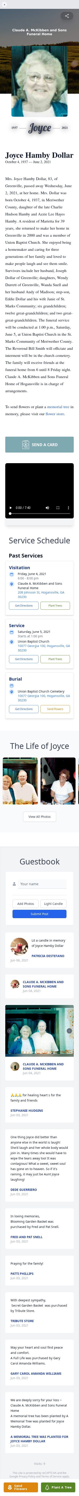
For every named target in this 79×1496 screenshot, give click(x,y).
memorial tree (58, 406)
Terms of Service (51, 1476)
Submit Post (39, 914)
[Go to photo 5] (35, 1052)
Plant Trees (55, 605)
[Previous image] (9, 1030)
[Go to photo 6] (38, 1052)
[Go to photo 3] (30, 1052)
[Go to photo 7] (41, 1052)
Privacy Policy (27, 1476)
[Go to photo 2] (28, 1052)
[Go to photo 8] (43, 1052)
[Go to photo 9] (46, 1052)
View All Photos (40, 817)
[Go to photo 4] (33, 1052)
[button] (39, 1031)
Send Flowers (55, 709)
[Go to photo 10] (49, 1052)
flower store (55, 413)
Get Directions (24, 605)
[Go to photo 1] (25, 1052)
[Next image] (69, 1030)
